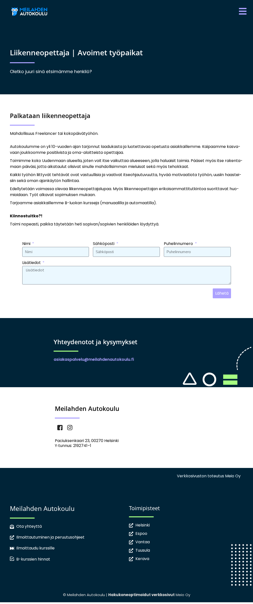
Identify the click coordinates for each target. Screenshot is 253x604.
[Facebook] (59, 428)
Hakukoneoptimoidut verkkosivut (141, 594)
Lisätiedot (32, 263)
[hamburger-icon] (242, 11)
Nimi (26, 244)
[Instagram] (69, 428)
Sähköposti (104, 244)
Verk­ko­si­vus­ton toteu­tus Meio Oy (209, 476)
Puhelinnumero (179, 244)
